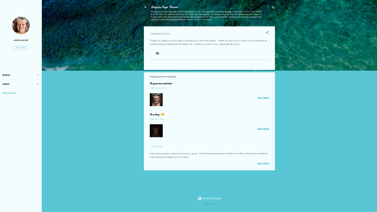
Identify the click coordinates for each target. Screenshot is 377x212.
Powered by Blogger (211, 198)
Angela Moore (21, 40)
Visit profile (21, 48)
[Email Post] (157, 54)
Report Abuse (9, 93)
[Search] (273, 8)
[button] (267, 33)
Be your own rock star (161, 83)
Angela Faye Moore (164, 7)
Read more (263, 98)
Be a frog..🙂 (157, 114)
